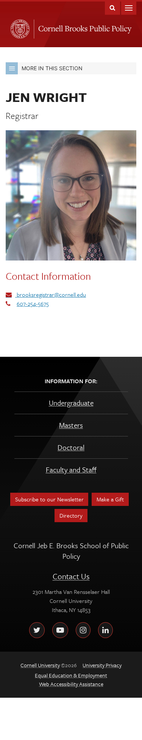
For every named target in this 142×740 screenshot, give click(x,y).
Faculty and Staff (71, 469)
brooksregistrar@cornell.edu (50, 294)
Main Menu (128, 7)
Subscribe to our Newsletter (49, 499)
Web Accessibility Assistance (71, 684)
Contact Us (71, 576)
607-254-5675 (33, 303)
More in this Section (52, 68)
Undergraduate (71, 403)
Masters (71, 425)
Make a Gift (110, 499)
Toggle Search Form (112, 7)
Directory (71, 515)
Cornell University (19, 27)
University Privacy (102, 665)
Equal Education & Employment (71, 675)
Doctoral (71, 447)
